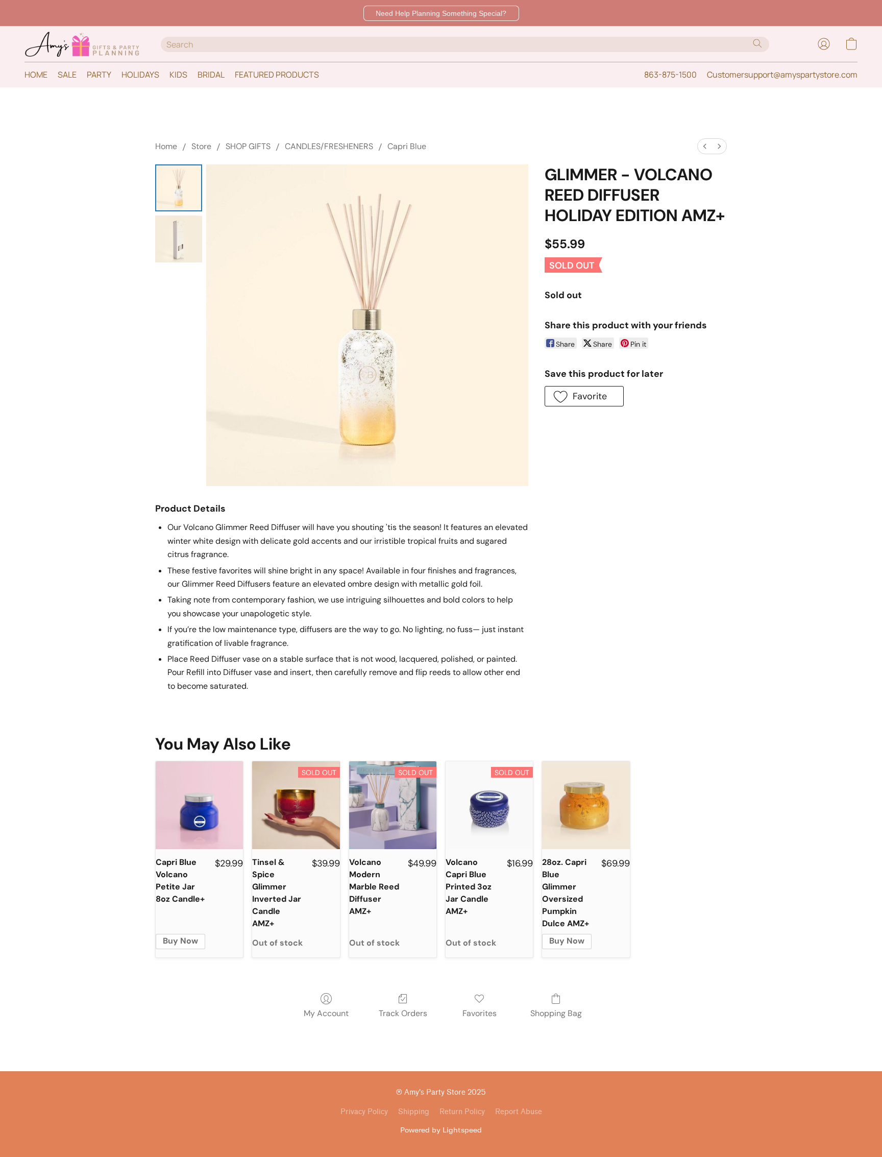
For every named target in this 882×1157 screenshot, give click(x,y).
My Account (326, 1013)
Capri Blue (406, 146)
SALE (67, 74)
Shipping (413, 1111)
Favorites (479, 1013)
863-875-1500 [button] (670, 74)
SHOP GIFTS (248, 146)
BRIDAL (211, 74)
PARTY (99, 74)
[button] (441, 13)
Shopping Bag (556, 1013)
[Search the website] (757, 43)
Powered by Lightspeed (441, 1129)
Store (201, 146)
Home (166, 146)
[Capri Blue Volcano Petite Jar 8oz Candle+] (199, 805)
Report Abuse (518, 1111)
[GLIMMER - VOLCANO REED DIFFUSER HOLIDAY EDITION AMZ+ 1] (178, 238)
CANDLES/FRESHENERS (329, 146)
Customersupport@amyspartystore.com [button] (782, 74)
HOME (35, 74)
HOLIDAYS (140, 74)
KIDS (178, 74)
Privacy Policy (364, 1111)
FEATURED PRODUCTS (277, 74)
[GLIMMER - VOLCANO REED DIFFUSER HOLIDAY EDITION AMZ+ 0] (178, 187)
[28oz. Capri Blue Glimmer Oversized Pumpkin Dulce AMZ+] (585, 805)
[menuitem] (705, 146)
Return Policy (462, 1111)
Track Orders (403, 1013)
